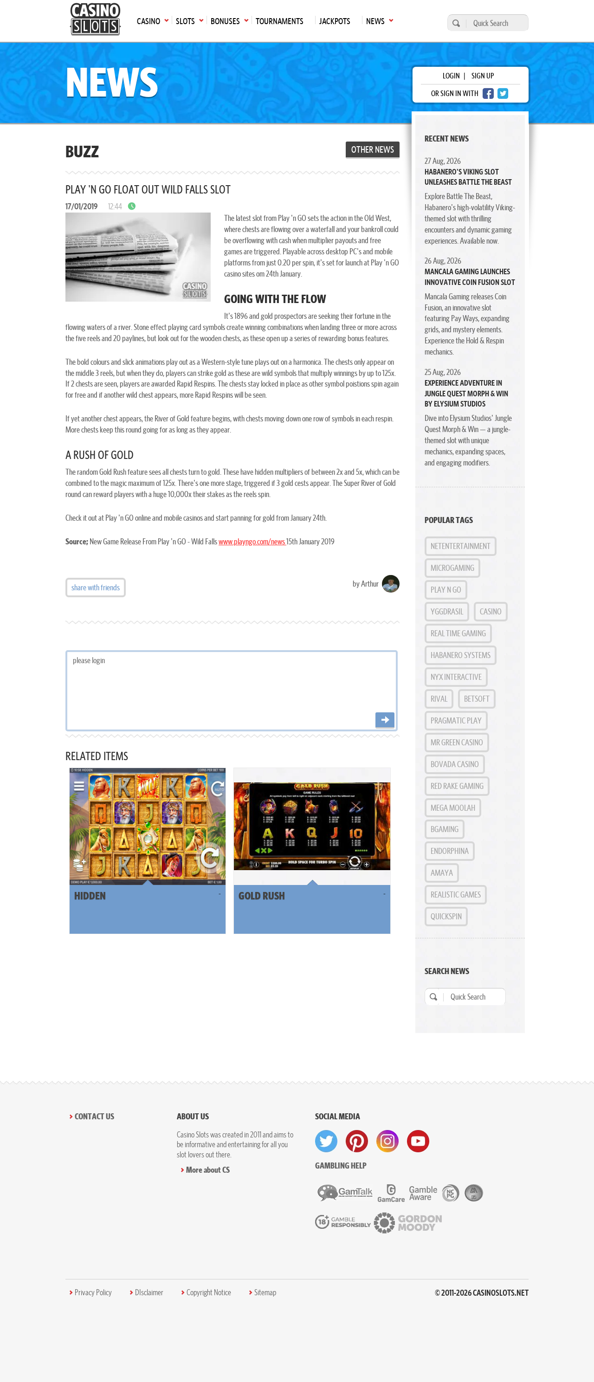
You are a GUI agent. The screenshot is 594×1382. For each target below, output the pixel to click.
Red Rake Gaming (457, 786)
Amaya (442, 873)
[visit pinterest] (357, 1141)
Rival (439, 699)
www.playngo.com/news (252, 541)
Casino (491, 611)
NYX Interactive (456, 677)
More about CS (208, 1170)
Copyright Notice (209, 1292)
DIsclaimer (149, 1292)
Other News (372, 149)
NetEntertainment (461, 546)
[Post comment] (384, 720)
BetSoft (477, 699)
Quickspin (446, 916)
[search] (455, 23)
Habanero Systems (461, 655)
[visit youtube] (418, 1141)
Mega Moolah (453, 808)
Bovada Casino (455, 764)
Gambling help (341, 1165)
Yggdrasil (447, 611)
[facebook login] (488, 93)
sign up (482, 75)
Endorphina (450, 851)
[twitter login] (503, 93)
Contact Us (94, 1116)
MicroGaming (452, 568)
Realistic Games (456, 894)
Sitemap (265, 1292)
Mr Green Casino (457, 742)
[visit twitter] (326, 1141)
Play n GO (446, 589)
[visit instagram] (387, 1141)
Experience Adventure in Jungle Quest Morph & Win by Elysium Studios (466, 393)
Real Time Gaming (458, 633)
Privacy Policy (93, 1292)
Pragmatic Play (456, 720)
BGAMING (444, 829)
